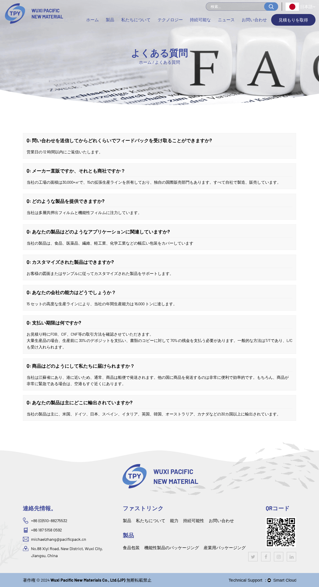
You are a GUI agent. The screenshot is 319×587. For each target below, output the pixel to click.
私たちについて (136, 19)
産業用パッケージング (225, 547)
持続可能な (200, 19)
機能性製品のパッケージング (171, 547)
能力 (174, 520)
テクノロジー (170, 19)
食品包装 (131, 547)
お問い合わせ (254, 19)
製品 (110, 19)
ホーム (92, 19)
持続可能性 (193, 520)
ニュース (226, 19)
